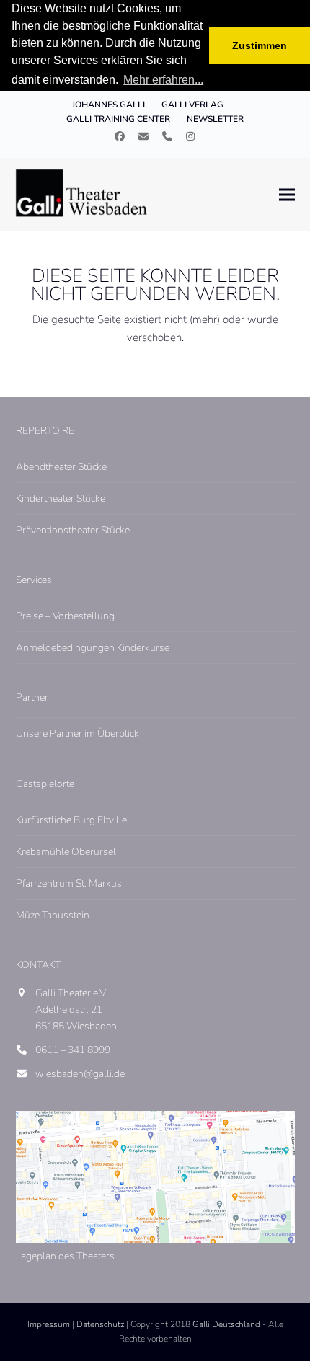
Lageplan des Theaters (65, 1256)
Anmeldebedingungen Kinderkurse (92, 648)
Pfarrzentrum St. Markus (69, 883)
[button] (287, 194)
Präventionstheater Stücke (73, 530)
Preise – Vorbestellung (65, 616)
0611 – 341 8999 (72, 1050)
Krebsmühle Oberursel (66, 852)
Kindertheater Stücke (60, 498)
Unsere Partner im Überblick (77, 733)
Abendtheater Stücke (61, 467)
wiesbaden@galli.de (80, 1074)
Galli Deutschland (226, 1324)
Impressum (48, 1324)
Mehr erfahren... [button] (163, 80)
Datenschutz (100, 1324)
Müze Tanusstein (52, 915)
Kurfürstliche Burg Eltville (71, 820)
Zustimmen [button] (259, 45)
